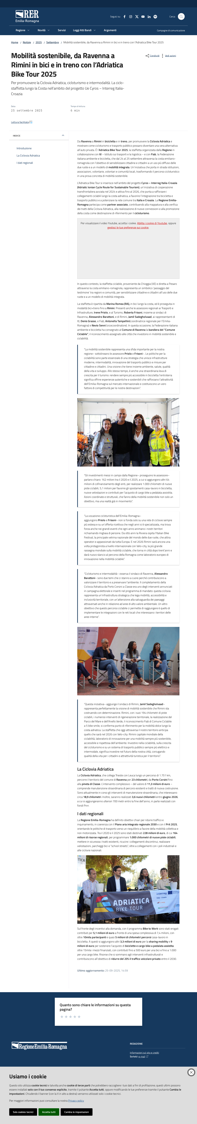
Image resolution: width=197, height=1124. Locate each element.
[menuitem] (169, 30)
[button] (181, 16)
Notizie (27, 42)
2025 (39, 42)
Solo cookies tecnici (23, 1112)
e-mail (142, 1056)
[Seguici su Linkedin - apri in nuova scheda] (148, 16)
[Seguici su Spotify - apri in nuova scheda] (154, 16)
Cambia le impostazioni (76, 1112)
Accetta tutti (49, 1112)
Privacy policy (76, 1101)
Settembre (52, 42)
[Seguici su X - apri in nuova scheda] (136, 16)
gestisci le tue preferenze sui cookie (128, 227)
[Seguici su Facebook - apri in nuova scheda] (123, 16)
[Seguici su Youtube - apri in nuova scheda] (142, 16)
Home (14, 42)
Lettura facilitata (20, 122)
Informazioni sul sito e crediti (144, 1052)
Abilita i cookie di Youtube (152, 223)
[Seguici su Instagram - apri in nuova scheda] (129, 16)
